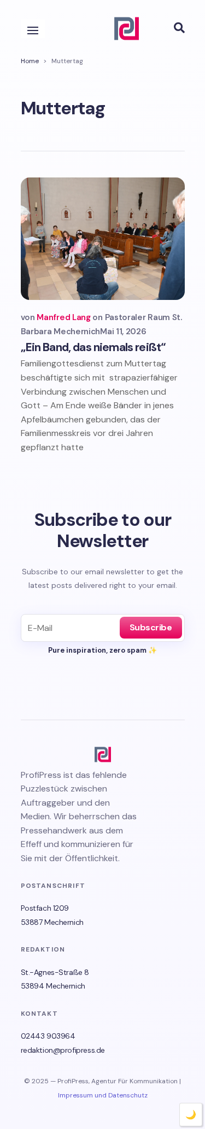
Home (30, 61)
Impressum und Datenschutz (103, 1095)
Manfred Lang (63, 317)
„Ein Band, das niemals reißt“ (93, 347)
